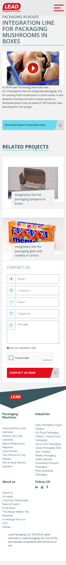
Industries (42, 414)
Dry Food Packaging (46, 432)
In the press (8, 508)
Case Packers (9, 451)
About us (8, 481)
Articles (6, 527)
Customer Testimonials (15, 500)
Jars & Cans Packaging (48, 444)
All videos (7, 496)
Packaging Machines (10, 415)
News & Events (10, 504)
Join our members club (22, 348)
